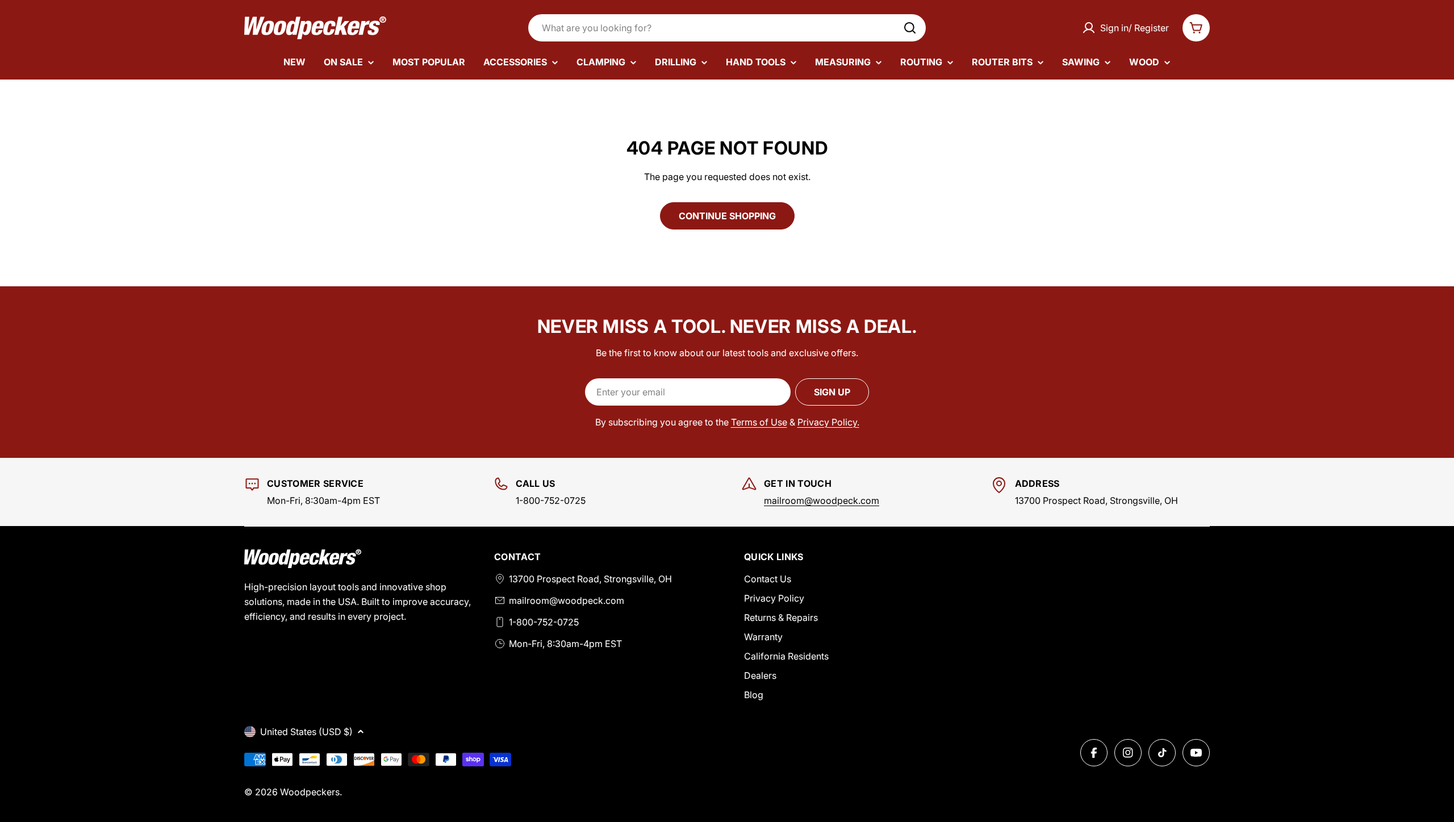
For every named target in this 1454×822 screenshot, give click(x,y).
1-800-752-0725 (544, 622)
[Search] (910, 28)
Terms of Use (759, 422)
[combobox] (727, 27)
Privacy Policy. (828, 422)
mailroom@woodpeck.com (821, 500)
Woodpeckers (310, 792)
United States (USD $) (306, 731)
